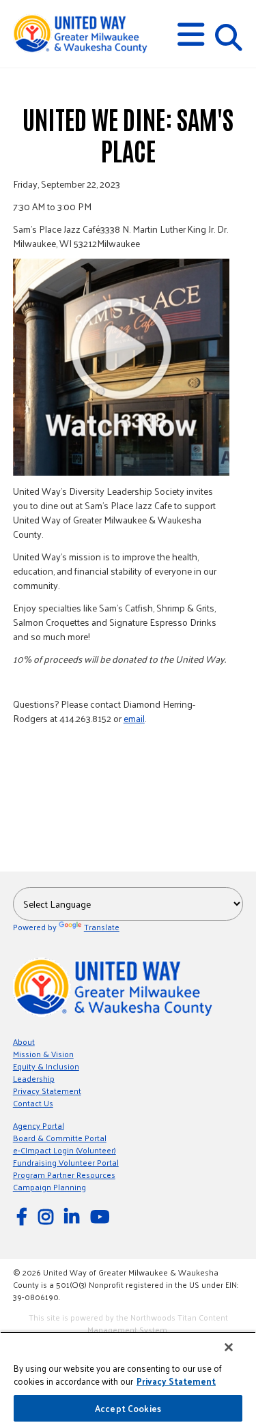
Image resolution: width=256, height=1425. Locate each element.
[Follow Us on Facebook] (23, 1215)
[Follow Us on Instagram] (47, 1215)
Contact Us (33, 1102)
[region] (128, 1378)
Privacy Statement (47, 1090)
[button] (191, 34)
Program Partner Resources (64, 1174)
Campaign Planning (49, 1186)
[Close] (229, 1347)
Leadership (34, 1078)
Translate (101, 926)
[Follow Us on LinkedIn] (73, 1215)
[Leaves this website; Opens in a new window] (121, 367)
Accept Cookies (128, 1408)
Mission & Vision (43, 1053)
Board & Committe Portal (59, 1137)
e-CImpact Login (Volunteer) (64, 1149)
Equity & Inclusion (46, 1066)
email (134, 718)
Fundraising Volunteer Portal (66, 1162)
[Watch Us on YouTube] (101, 1215)
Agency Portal (38, 1125)
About (24, 1041)
